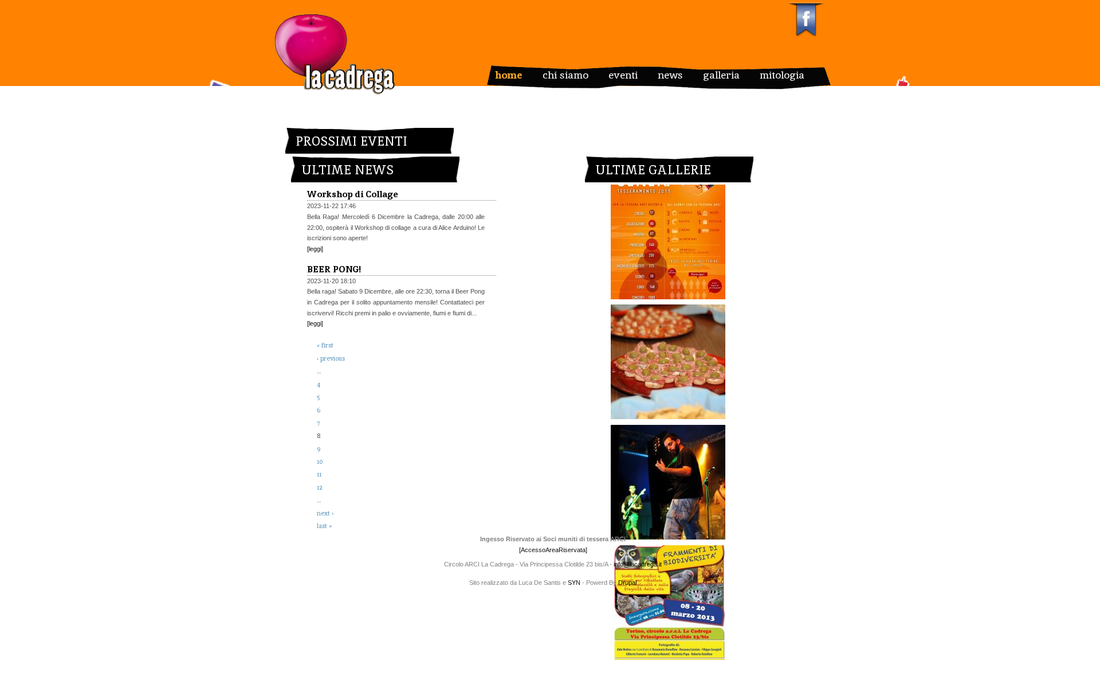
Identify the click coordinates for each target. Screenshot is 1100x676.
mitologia (782, 74)
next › (325, 513)
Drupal (627, 582)
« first (325, 345)
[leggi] (315, 248)
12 (319, 487)
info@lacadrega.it (638, 564)
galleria (721, 74)
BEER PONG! (334, 269)
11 (319, 474)
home (508, 74)
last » (324, 526)
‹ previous (331, 358)
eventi (623, 74)
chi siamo (565, 74)
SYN (575, 582)
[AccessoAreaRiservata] (553, 549)
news (670, 74)
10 (320, 462)
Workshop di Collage (352, 194)
